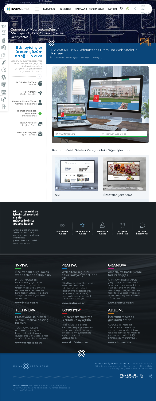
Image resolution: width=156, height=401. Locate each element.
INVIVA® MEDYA (63, 50)
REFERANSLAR (96, 9)
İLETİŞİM (112, 9)
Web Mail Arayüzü (145, 9)
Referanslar (88, 50)
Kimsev (57, 53)
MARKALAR (81, 9)
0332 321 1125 (128, 374)
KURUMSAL (49, 9)
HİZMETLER (65, 9)
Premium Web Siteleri (117, 50)
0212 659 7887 (129, 377)
